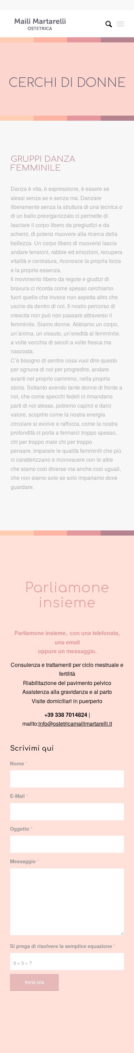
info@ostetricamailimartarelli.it (75, 723)
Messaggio (24, 861)
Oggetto (21, 828)
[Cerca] (105, 23)
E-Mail (19, 796)
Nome (18, 763)
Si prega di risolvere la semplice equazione (62, 946)
